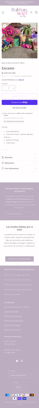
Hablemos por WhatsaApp (19, 259)
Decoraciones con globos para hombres (18, 289)
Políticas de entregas (12, 325)
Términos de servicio (12, 330)
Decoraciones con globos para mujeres (18, 285)
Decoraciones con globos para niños (17, 280)
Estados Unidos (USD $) (18, 375)
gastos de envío (8, 76)
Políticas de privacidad (13, 316)
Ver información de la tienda (14, 121)
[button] (2, 12)
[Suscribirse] (32, 213)
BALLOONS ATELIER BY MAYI (17, 402)
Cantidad (5, 84)
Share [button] (6, 149)
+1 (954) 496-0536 (11, 312)
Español (18, 387)
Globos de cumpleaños (12, 294)
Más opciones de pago (19, 107)
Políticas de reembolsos (13, 321)
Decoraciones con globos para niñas (17, 275)
